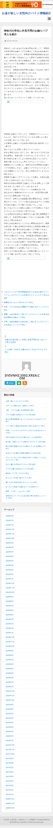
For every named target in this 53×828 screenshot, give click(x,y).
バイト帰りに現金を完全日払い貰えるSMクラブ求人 (25, 426)
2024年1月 (10, 632)
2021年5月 (10, 776)
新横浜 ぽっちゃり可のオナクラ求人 (18, 302)
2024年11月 (10, 588)
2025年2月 (10, 574)
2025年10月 (10, 538)
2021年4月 (10, 781)
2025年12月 (10, 529)
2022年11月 (10, 695)
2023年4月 (10, 673)
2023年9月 (10, 650)
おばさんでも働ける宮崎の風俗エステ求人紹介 (23, 453)
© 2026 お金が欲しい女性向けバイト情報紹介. (20, 820)
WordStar (23, 822)
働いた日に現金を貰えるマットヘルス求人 (21, 482)
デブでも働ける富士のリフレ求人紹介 (20, 469)
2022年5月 (10, 722)
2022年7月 (10, 713)
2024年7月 (10, 606)
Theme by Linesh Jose (35, 822)
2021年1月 (10, 794)
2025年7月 (10, 552)
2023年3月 (10, 677)
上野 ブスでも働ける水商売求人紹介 (20, 410)
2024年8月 (10, 601)
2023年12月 (10, 637)
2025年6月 (10, 556)
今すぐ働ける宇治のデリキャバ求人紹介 (21, 464)
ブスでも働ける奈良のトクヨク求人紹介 (21, 414)
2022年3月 (10, 731)
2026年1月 (10, 525)
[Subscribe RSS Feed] (25, 383)
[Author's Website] (19, 383)
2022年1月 (10, 740)
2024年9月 (10, 597)
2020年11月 (10, 803)
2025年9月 (10, 543)
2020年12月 (10, 799)
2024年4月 (10, 619)
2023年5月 (10, 668)
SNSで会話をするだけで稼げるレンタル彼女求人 (24, 437)
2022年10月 (10, 700)
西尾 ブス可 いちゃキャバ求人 (18, 491)
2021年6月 (10, 772)
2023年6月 (10, 664)
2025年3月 (10, 570)
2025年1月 (10, 579)
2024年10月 (10, 592)
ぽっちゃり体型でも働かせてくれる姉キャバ (22, 487)
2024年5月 (10, 615)
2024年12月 (10, 583)
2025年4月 (10, 565)
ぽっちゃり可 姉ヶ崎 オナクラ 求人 (19, 478)
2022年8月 (10, 709)
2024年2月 (10, 628)
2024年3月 (10, 624)
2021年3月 (10, 785)
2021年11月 (10, 749)
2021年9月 (10, 758)
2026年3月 (10, 516)
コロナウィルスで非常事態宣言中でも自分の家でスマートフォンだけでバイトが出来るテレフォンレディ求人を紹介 (26, 295)
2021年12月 (10, 745)
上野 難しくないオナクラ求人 (17, 401)
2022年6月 (10, 718)
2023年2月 (10, 682)
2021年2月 (10, 790)
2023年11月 (10, 641)
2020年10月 (10, 808)
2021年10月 (10, 754)
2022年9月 (10, 704)
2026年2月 (10, 520)
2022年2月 (10, 736)
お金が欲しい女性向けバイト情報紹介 (26, 13)
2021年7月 (10, 767)
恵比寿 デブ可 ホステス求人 (17, 473)
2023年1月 (10, 686)
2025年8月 (10, 547)
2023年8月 (10, 655)
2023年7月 (10, 659)
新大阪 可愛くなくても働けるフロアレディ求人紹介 (26, 442)
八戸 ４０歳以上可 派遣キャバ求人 (20, 405)
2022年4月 (10, 727)
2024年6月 (10, 610)
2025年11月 (10, 534)
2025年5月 (10, 561)
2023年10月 (10, 646)
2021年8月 (10, 763)
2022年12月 (10, 691)
